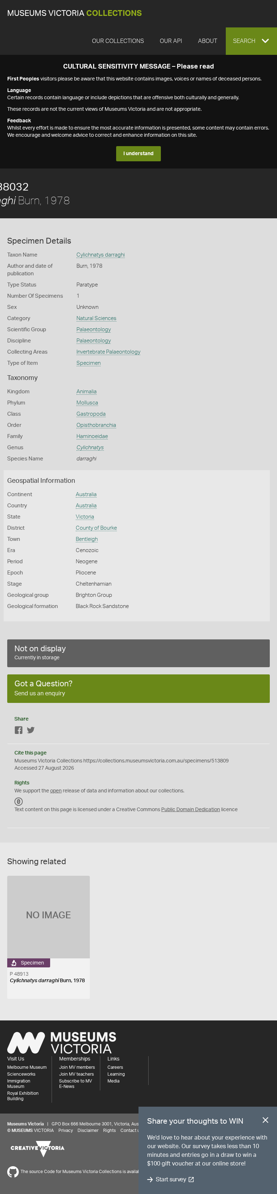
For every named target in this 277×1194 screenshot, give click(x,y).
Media (113, 1081)
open (56, 790)
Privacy (65, 1130)
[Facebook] (18, 731)
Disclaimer (88, 1130)
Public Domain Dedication (190, 809)
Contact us (131, 1130)
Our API (171, 41)
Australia (86, 494)
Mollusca (87, 403)
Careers (115, 1067)
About (207, 41)
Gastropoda (91, 414)
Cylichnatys (90, 447)
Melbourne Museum (27, 1067)
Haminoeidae (92, 436)
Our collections (118, 41)
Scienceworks (21, 1074)
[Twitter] (30, 731)
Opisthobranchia (96, 425)
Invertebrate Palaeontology (108, 352)
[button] (251, 41)
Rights (109, 1130)
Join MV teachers (76, 1074)
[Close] (265, 1121)
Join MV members (77, 1067)
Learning (116, 1074)
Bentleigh (87, 539)
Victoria (85, 517)
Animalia (86, 391)
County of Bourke (96, 528)
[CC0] (18, 801)
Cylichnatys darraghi (100, 255)
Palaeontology (93, 329)
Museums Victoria (74, 13)
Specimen (88, 363)
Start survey (171, 1179)
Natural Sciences (96, 318)
